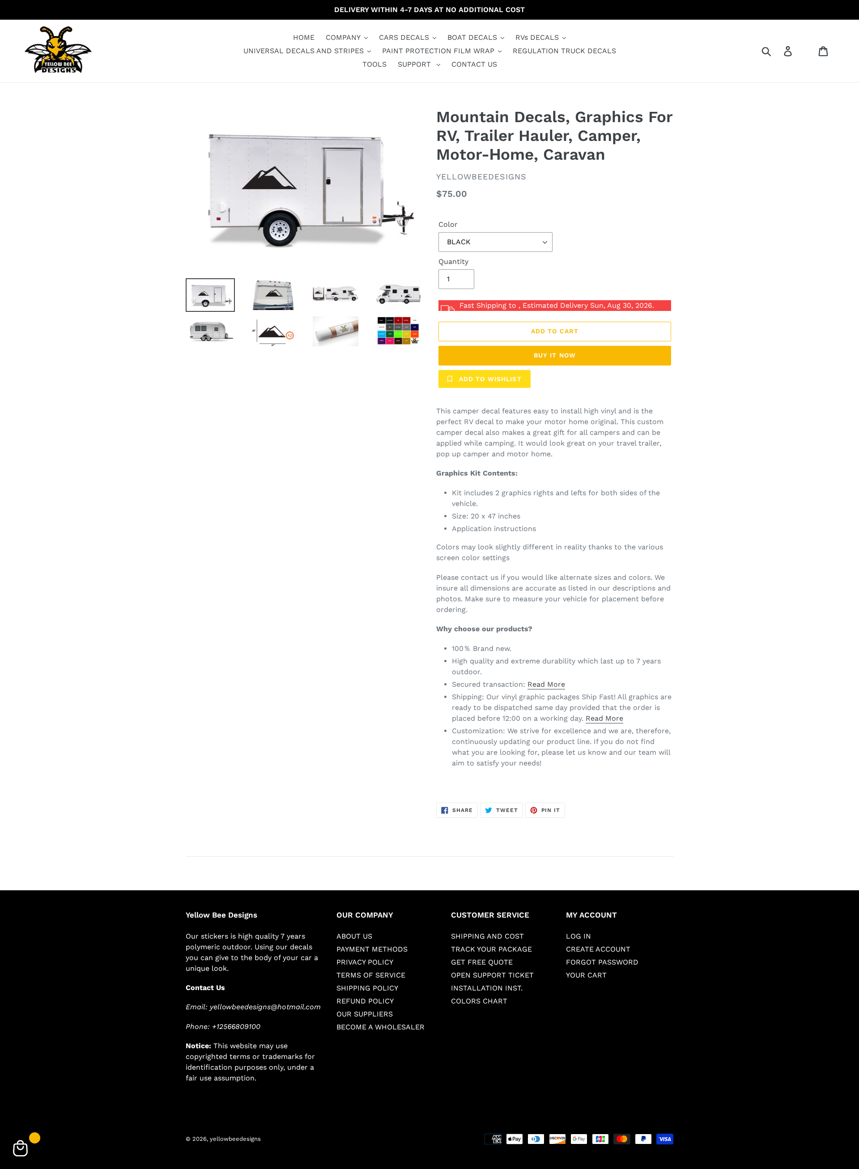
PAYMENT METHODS (372, 949)
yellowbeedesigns (235, 1138)
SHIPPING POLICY (367, 988)
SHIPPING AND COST (487, 936)
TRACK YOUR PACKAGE (491, 949)
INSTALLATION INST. (487, 988)
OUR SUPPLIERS (364, 1014)
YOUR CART (586, 975)
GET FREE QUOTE (482, 962)
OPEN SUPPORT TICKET (492, 975)
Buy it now (555, 355)
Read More (546, 684)
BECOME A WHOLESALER (380, 1027)
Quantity (453, 261)
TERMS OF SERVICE (370, 975)
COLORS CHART (479, 1001)
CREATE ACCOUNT (598, 949)
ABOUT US (354, 936)
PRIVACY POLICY (364, 962)
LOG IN (578, 936)
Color (448, 224)
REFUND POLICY (365, 1001)
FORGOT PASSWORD (602, 962)
